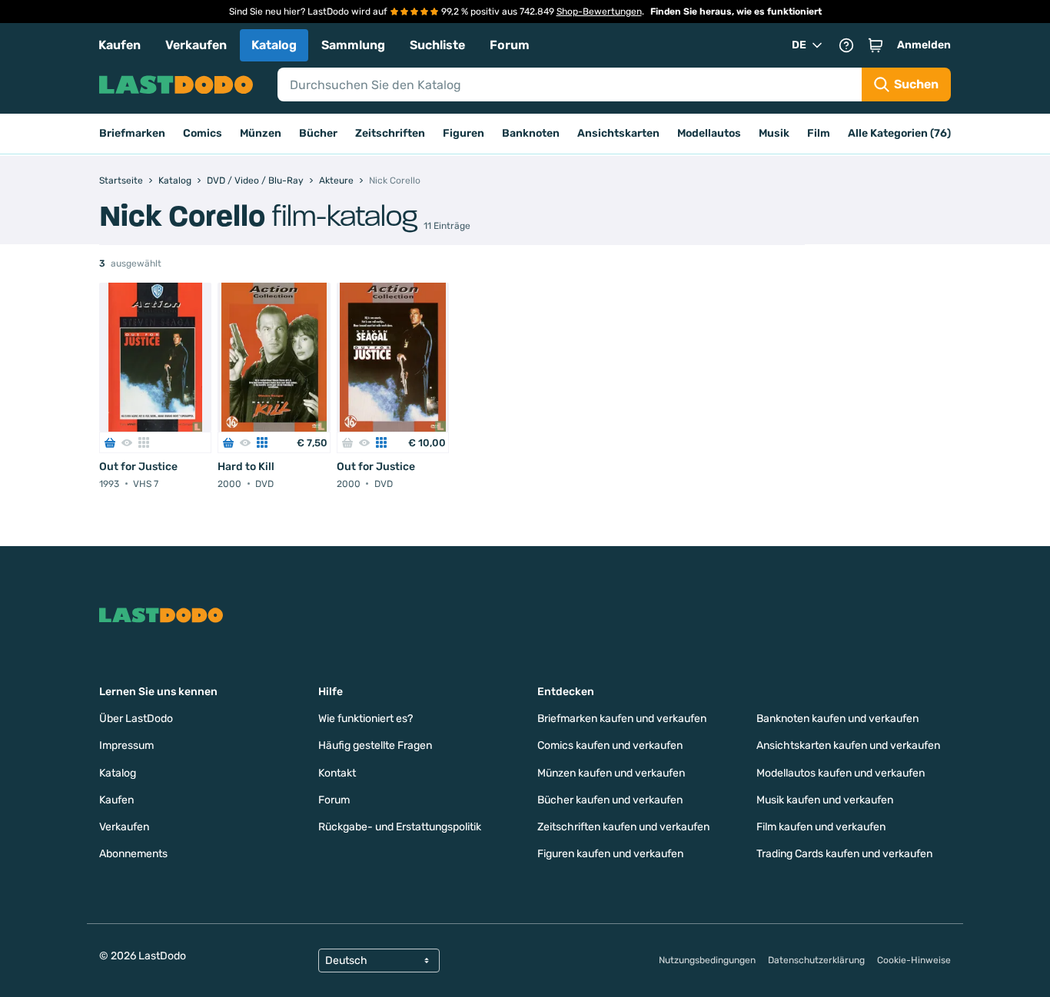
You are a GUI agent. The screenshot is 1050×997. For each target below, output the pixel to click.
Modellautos (709, 133)
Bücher (318, 133)
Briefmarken (132, 133)
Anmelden (924, 44)
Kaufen (119, 45)
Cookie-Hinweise (914, 960)
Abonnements (133, 853)
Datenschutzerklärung (816, 960)
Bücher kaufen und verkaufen (610, 800)
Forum (510, 45)
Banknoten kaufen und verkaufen (837, 718)
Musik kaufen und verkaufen (824, 800)
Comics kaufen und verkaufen (610, 745)
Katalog (274, 45)
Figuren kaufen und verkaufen (610, 853)
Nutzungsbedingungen (707, 960)
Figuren (463, 133)
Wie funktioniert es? (365, 718)
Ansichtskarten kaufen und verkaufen (848, 745)
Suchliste (437, 45)
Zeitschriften (390, 133)
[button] (875, 45)
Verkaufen (196, 45)
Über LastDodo (136, 718)
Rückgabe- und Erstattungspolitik (399, 826)
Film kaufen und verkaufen (821, 826)
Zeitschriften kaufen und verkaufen (623, 826)
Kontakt (337, 773)
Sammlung (353, 45)
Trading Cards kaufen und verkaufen (844, 853)
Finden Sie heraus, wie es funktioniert (736, 11)
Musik (774, 133)
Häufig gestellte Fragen (375, 745)
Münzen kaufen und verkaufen (611, 773)
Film (818, 133)
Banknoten (531, 133)
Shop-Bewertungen (599, 11)
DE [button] (799, 44)
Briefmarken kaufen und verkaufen (621, 718)
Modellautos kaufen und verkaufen (840, 773)
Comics (202, 133)
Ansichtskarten (618, 133)
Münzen (260, 133)
